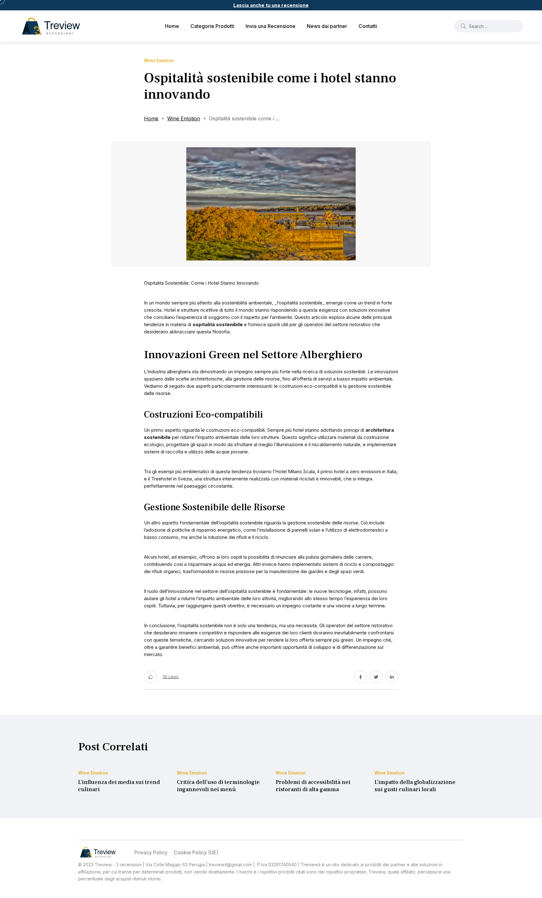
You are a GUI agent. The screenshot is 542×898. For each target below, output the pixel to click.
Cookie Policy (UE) (196, 852)
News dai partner (327, 26)
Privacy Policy (150, 852)
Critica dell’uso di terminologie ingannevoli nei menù (218, 786)
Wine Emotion (183, 118)
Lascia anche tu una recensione (271, 5)
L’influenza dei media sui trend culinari (119, 786)
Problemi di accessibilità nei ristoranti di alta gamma (313, 786)
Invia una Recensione (270, 26)
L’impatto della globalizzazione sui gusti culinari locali (415, 786)
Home (172, 26)
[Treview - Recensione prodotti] (51, 26)
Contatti (368, 26)
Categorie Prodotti (212, 26)
